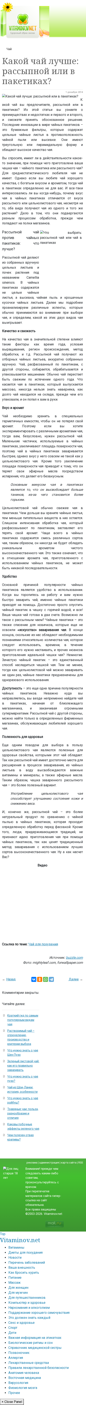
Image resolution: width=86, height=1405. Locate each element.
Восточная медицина (24, 1378)
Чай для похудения (43, 944)
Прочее (14, 1393)
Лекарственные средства (28, 1363)
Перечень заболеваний (26, 1263)
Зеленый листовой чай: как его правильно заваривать (23, 1066)
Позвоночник (18, 1353)
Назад (11, 979)
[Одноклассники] (39, 979)
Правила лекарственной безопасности (38, 1368)
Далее (74, 979)
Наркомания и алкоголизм (29, 1308)
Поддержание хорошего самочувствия (39, 1313)
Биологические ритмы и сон (30, 1343)
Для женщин (18, 1288)
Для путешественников (27, 1298)
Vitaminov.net (20, 1240)
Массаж (14, 1283)
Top (2, 1234)
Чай (9, 49)
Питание (15, 1278)
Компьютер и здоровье (27, 1303)
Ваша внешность (21, 1268)
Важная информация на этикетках (34, 1338)
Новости (15, 1258)
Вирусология (18, 1383)
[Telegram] (51, 979)
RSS (80, 1162)
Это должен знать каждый (29, 1318)
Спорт (12, 1328)
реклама (32, 1162)
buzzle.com (74, 958)
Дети (12, 1333)
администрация (49, 1162)
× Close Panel (12, 1402)
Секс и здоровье (21, 1323)
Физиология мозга (22, 1388)
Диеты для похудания (25, 1253)
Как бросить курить (23, 1273)
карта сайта (68, 1162)
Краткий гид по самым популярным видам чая (22, 1020)
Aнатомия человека (23, 1373)
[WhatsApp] (45, 979)
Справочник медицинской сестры (35, 1348)
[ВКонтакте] (33, 979)
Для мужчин (18, 1293)
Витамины (16, 1247)
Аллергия (15, 1358)
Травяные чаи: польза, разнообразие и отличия (22, 1113)
